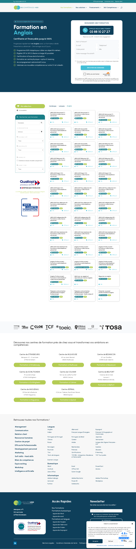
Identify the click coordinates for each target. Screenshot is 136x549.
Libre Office (52, 472)
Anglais (50, 429)
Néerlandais (76, 447)
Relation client (21, 434)
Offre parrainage (98, 1)
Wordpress (99, 481)
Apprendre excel (58, 516)
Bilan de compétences (24, 460)
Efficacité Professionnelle (25, 445)
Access (98, 469)
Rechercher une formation (28, 117)
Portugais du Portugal (55, 437)
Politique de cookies (102, 545)
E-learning (99, 452)
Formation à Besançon (106, 365)
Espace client (118, 1)
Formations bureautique (61, 511)
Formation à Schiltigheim (29, 382)
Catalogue (52, 106)
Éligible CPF (22, 137)
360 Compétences (110, 7)
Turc (49, 452)
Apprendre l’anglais (59, 522)
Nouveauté (22, 146)
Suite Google (76, 472)
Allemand (75, 429)
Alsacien (98, 450)
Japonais (99, 437)
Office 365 (75, 469)
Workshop (19, 467)
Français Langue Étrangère (81, 432)
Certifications (76, 452)
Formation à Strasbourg (30, 365)
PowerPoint (99, 466)
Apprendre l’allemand (60, 525)
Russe (50, 442)
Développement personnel (26, 449)
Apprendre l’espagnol (60, 530)
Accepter (95, 541)
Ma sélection (26, 106)
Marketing (19, 452)
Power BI (74, 481)
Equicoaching (21, 464)
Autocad (50, 481)
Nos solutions (80, 7)
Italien (50, 432)
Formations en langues (61, 519)
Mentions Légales (48, 543)
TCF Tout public (101, 455)
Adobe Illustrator (77, 478)
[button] (132, 524)
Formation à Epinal (68, 400)
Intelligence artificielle (24, 471)
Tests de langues (53, 455)
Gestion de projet (22, 441)
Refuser (110, 541)
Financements (94, 7)
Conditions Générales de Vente (116, 545)
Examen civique (53, 460)
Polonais (74, 450)
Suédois (98, 447)
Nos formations (66, 7)
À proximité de (22, 128)
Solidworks (75, 484)
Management (20, 427)
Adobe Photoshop (102, 478)
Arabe (74, 442)
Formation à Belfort (106, 385)
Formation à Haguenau (29, 400)
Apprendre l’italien (59, 527)
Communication (21, 430)
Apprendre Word (58, 513)
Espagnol (99, 429)
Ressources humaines (24, 438)
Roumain (51, 450)
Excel (73, 466)
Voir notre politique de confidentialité (105, 516)
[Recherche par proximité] (41, 131)
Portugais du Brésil (78, 437)
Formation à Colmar (68, 382)
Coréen (74, 439)
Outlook (50, 469)
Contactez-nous (109, 1)
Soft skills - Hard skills (24, 456)
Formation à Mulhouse (68, 365)
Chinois (50, 439)
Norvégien (51, 447)
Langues (62, 106)
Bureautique (53, 463)
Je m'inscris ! (106, 520)
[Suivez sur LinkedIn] (15, 543)
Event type (22, 165)
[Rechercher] (41, 122)
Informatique (53, 475)
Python (50, 484)
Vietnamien (99, 439)
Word (49, 466)
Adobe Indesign (53, 478)
